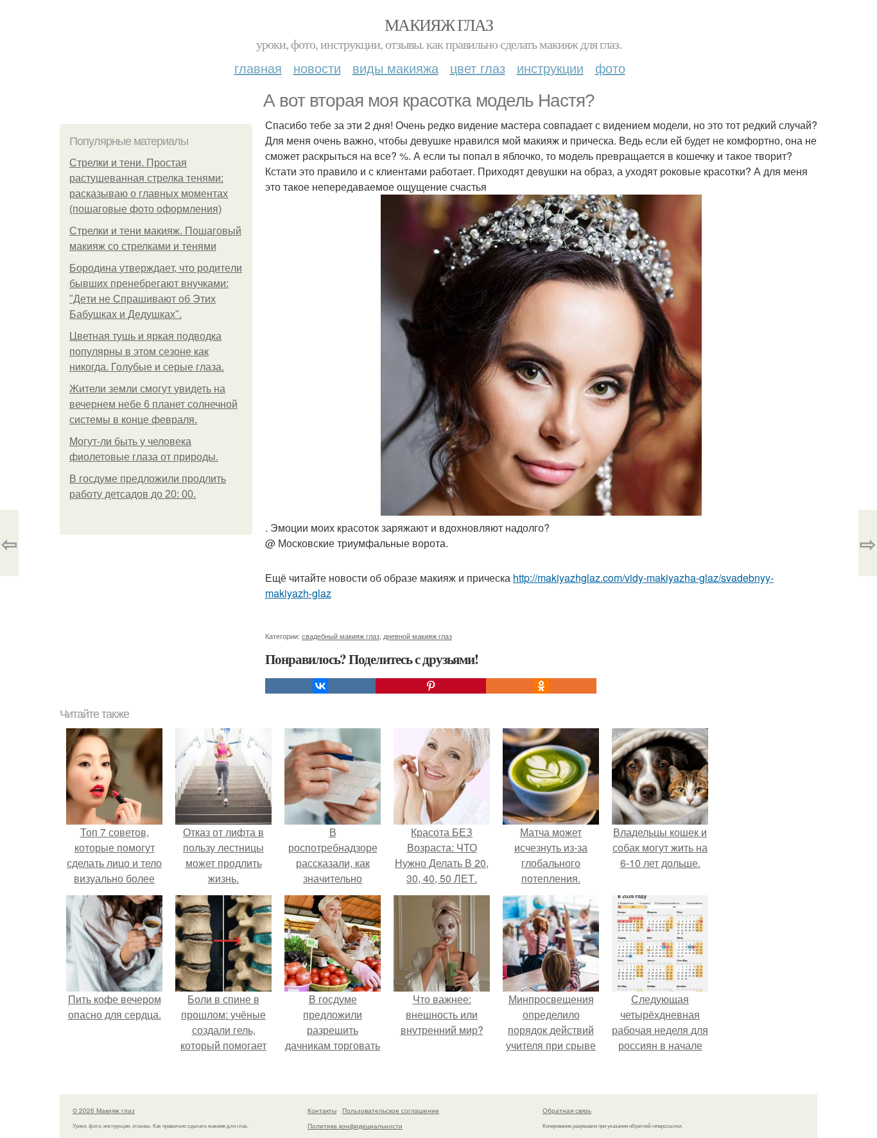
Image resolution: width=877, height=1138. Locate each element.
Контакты (322, 1110)
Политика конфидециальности (355, 1125)
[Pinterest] (431, 686)
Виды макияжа (395, 67)
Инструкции (550, 67)
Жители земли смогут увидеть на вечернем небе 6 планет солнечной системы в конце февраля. (153, 404)
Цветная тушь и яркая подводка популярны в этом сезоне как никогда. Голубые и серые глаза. (146, 351)
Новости (317, 67)
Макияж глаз (438, 24)
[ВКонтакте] (320, 686)
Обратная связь (567, 1110)
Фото (610, 67)
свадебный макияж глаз (340, 636)
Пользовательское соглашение (390, 1110)
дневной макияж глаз (417, 636)
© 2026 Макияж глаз (104, 1110)
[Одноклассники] (541, 686)
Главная (258, 67)
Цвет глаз (477, 67)
